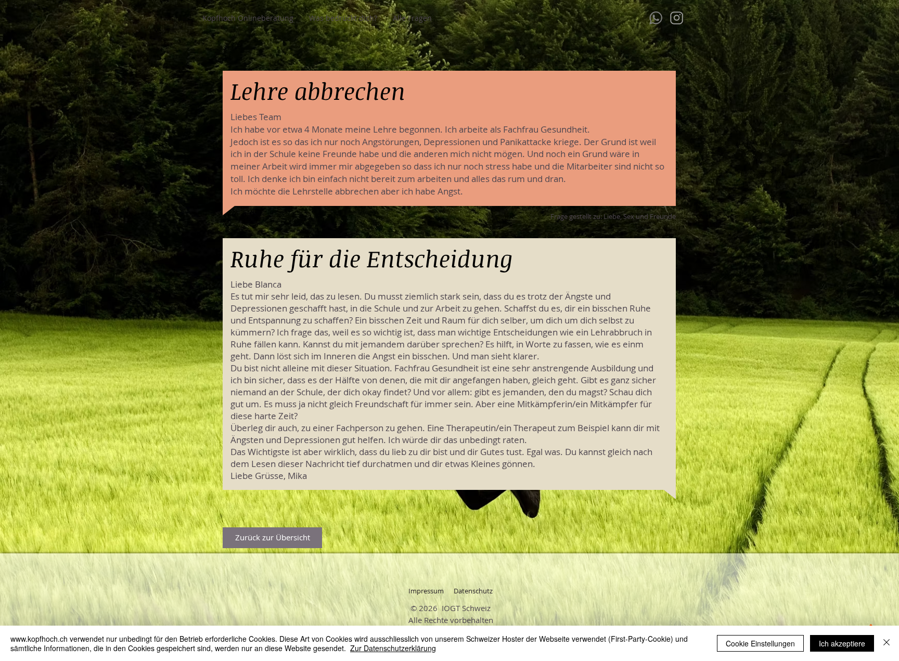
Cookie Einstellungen (760, 643)
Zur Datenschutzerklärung (393, 648)
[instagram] (676, 17)
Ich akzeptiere (842, 643)
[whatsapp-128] (655, 17)
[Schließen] (886, 643)
